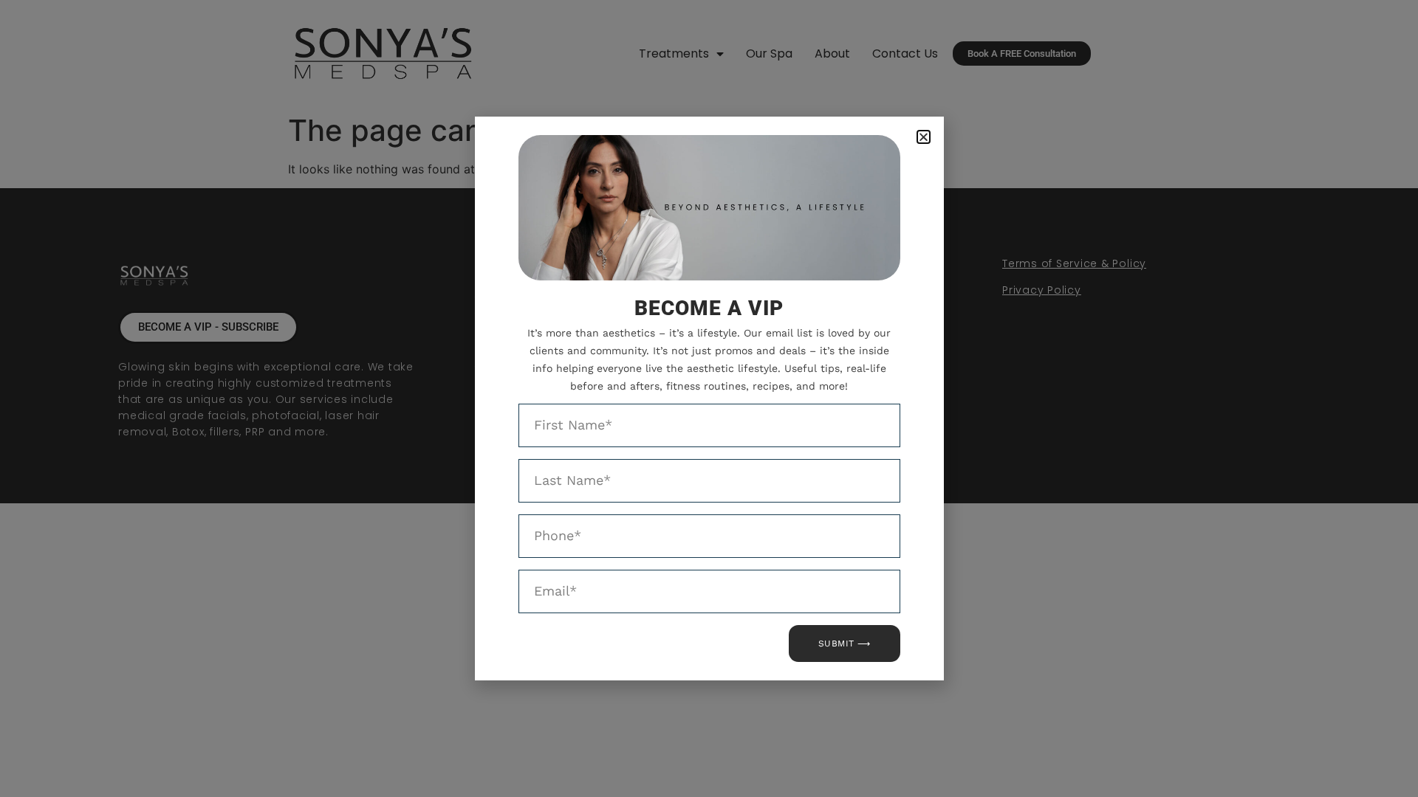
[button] (923, 136)
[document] (709, 398)
